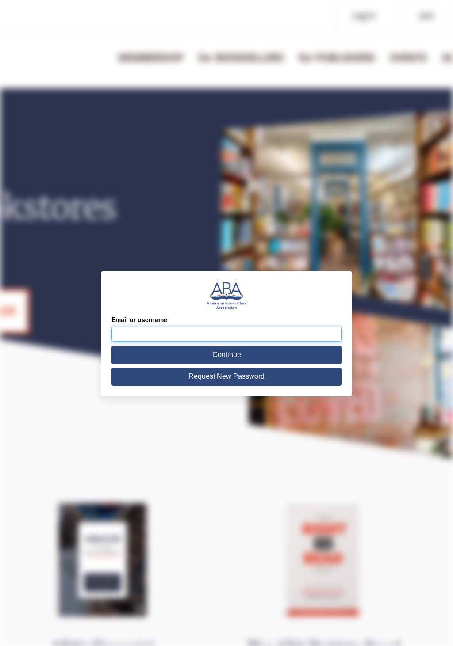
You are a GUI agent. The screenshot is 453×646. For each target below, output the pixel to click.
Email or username (139, 319)
